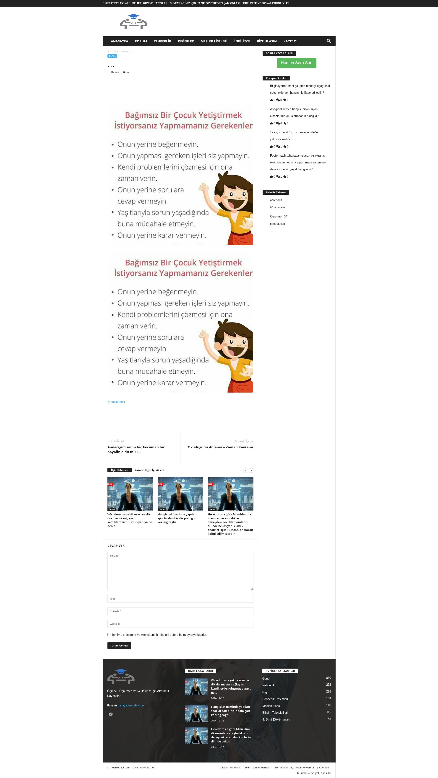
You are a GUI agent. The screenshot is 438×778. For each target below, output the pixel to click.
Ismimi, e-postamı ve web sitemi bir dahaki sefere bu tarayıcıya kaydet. (159, 634)
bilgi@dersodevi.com (132, 705)
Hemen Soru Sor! (297, 62)
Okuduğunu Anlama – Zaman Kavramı (220, 447)
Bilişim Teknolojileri (275, 712)
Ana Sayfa (112, 51)
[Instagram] (111, 714)
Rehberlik (162, 41)
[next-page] (251, 470)
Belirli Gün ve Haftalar (149, 3)
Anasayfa (119, 41)
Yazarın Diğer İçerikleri (149, 470)
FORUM (141, 41)
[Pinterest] (133, 85)
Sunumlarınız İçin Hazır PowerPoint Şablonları (205, 3)
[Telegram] (164, 85)
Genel (125, 51)
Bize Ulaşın (267, 41)
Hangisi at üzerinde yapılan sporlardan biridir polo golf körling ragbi (177, 518)
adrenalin (276, 200)
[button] (329, 41)
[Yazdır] (154, 85)
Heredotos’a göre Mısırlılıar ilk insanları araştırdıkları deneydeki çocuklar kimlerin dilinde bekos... (231, 735)
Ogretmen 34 (278, 216)
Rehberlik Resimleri (275, 699)
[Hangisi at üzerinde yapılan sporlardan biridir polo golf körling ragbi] (180, 494)
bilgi (265, 692)
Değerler (186, 41)
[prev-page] (245, 470)
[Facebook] (112, 85)
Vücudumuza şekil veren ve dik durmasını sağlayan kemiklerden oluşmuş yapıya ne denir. (129, 520)
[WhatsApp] (143, 85)
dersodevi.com (121, 767)
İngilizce (242, 41)
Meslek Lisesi (271, 706)
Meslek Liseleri (214, 41)
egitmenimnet (116, 401)
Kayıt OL (291, 41)
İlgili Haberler (119, 470)
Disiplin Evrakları (116, 3)
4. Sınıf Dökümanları (276, 719)
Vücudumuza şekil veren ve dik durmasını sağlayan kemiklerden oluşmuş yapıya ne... (231, 686)
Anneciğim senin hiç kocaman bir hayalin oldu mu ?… (136, 449)
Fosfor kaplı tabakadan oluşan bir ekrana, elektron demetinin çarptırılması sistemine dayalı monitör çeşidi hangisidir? (298, 162)
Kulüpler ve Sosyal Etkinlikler (266, 3)
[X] (122, 85)
